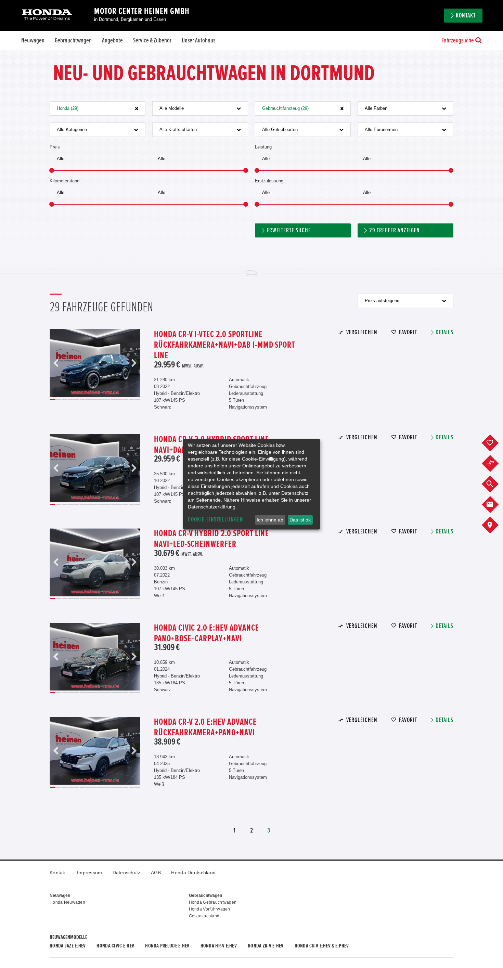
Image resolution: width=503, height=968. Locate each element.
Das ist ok (300, 519)
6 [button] (83, 399)
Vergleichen (361, 332)
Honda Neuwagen (67, 902)
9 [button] (101, 399)
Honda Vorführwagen (209, 909)
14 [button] (131, 399)
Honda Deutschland (193, 872)
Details (444, 332)
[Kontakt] (495, 504)
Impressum (89, 872)
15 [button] (137, 399)
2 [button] (59, 399)
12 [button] (119, 399)
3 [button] (64, 399)
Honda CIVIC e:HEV (115, 945)
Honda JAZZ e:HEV (68, 945)
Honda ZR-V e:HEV (265, 945)
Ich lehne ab (270, 519)
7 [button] (89, 399)
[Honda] (47, 15)
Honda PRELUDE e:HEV (167, 945)
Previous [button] (56, 363)
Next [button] (133, 363)
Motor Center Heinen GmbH (142, 11)
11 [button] (113, 399)
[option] (95, 363)
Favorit (408, 332)
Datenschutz (127, 872)
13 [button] (125, 399)
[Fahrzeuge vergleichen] (495, 463)
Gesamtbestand (204, 916)
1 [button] (52, 399)
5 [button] (77, 399)
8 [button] (95, 399)
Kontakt (58, 872)
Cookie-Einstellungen (215, 519)
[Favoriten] (495, 443)
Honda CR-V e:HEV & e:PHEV (322, 945)
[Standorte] (495, 525)
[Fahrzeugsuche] (495, 484)
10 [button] (107, 399)
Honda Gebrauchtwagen (213, 902)
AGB (156, 872)
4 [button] (71, 399)
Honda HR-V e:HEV (219, 945)
